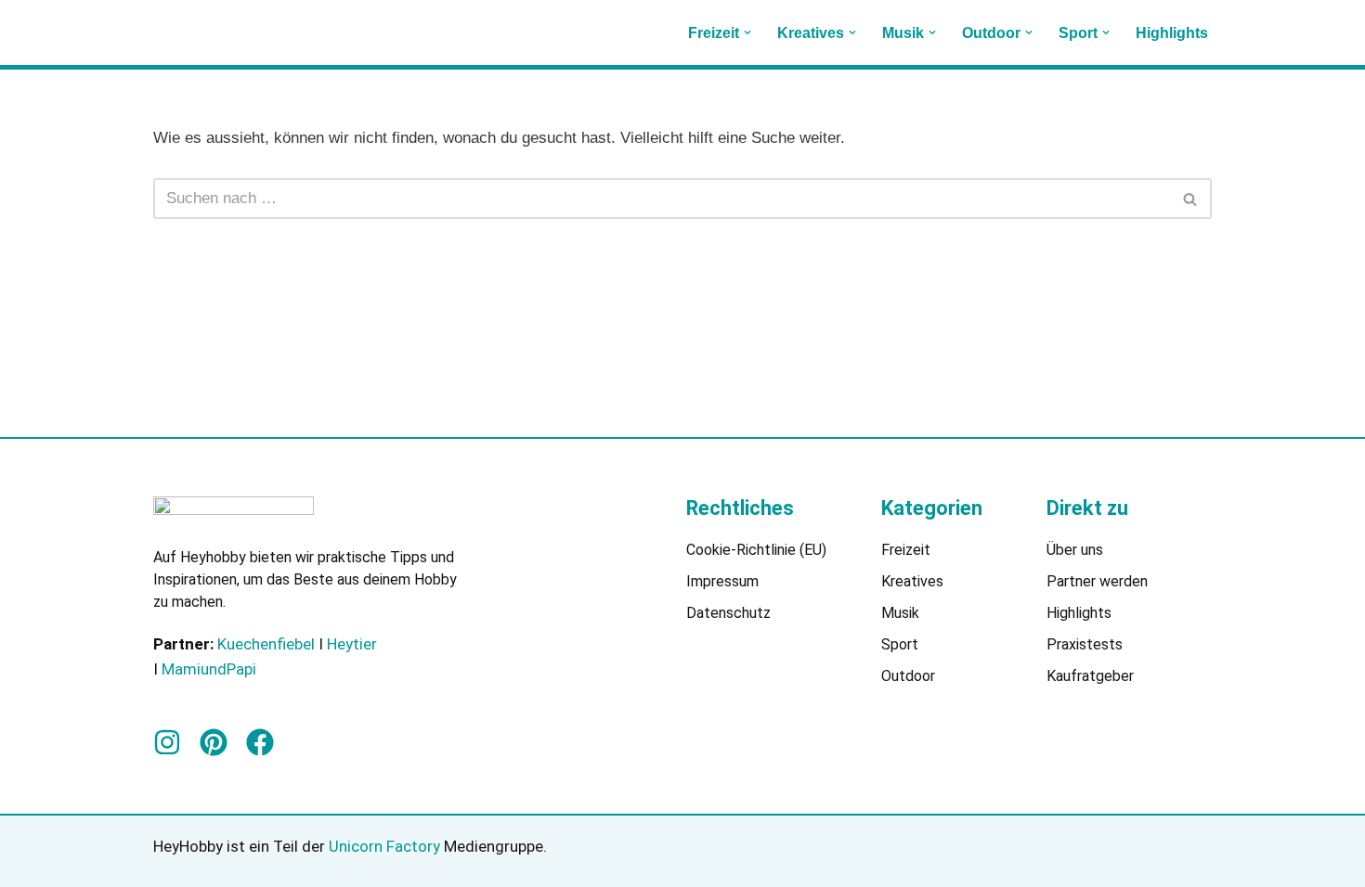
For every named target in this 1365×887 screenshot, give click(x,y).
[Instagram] (167, 742)
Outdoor (908, 676)
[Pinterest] (214, 742)
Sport (899, 644)
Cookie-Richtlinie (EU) (756, 550)
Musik (900, 613)
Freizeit (905, 550)
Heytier (352, 644)
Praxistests (1084, 644)
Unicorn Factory (386, 846)
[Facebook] (260, 742)
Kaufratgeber (1090, 676)
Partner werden (1097, 581)
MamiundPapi (209, 669)
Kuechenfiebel (266, 644)
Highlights (1172, 33)
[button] (747, 32)
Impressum (722, 581)
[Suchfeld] (1191, 198)
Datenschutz (728, 613)
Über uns (1074, 550)
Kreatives (912, 581)
